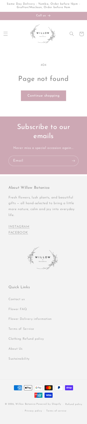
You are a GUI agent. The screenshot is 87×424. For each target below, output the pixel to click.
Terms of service (56, 411)
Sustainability (19, 358)
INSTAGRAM (19, 227)
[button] (5, 34)
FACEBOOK (18, 232)
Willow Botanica (25, 404)
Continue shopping (43, 95)
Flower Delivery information (30, 319)
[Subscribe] (73, 161)
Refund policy (73, 404)
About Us (15, 349)
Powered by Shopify (48, 404)
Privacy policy (33, 411)
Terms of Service (21, 329)
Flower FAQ (17, 309)
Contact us (16, 299)
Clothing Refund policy (26, 339)
